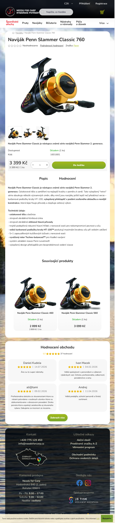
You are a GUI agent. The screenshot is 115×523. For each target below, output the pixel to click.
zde (98, 518)
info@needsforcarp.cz (31, 443)
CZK (67, 3)
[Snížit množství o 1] (33, 164)
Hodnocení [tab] (67, 178)
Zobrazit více (57, 417)
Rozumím (107, 518)
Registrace (101, 3)
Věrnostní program (84, 447)
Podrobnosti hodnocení (51, 45)
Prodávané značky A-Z (83, 443)
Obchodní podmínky (84, 454)
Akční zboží (83, 440)
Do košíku (78, 165)
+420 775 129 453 (31, 440)
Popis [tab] (43, 178)
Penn (76, 45)
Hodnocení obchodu (57, 347)
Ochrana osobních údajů (83, 458)
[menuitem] (12, 23)
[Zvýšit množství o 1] (47, 164)
